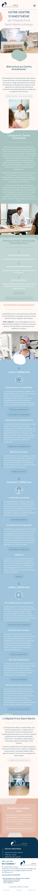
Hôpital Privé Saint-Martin (14, 852)
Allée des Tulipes (10, 855)
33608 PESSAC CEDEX (13, 857)
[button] (34, 5)
